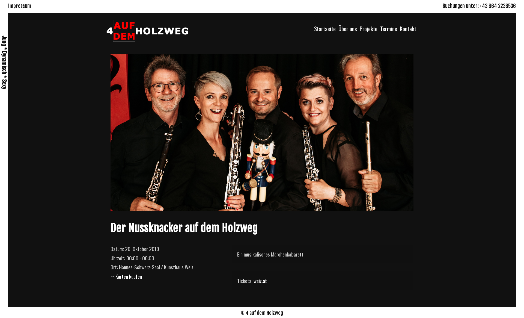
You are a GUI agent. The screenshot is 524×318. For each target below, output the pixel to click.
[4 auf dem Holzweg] (147, 30)
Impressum (19, 6)
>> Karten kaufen (126, 276)
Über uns (347, 28)
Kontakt (408, 28)
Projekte (368, 28)
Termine (388, 28)
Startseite (325, 28)
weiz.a (259, 280)
